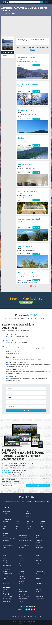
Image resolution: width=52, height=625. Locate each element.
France (16, 523)
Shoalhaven (38, 545)
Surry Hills (21, 583)
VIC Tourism (22, 599)
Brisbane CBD (5, 576)
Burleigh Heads (22, 581)
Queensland (5, 537)
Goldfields (5, 549)
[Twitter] (29, 609)
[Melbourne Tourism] (10, 2)
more (34, 286)
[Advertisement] (26, 26)
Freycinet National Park (41, 583)
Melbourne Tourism (40, 591)
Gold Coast (21, 557)
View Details (36, 65)
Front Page (28, 513)
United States (30, 521)
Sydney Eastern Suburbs (8, 573)
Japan (4, 528)
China (35, 616)
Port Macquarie (22, 563)
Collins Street (22, 578)
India (41, 524)
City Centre (38, 580)
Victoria (37, 535)
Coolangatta (21, 580)
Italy (4, 523)
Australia (17, 521)
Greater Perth (22, 543)
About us (28, 511)
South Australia (6, 540)
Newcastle (5, 560)
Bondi (37, 576)
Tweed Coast (22, 547)
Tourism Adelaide (39, 596)
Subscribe (28, 514)
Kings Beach (38, 578)
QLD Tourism (38, 599)
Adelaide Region (39, 547)
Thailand (29, 528)
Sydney (20, 555)
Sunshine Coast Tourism (24, 596)
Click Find (5, 589)
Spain (28, 523)
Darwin (37, 558)
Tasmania (38, 542)
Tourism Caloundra (40, 593)
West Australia (22, 538)
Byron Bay (5, 562)
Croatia (4, 524)
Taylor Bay (5, 57)
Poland (16, 526)
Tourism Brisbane (23, 594)
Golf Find (21, 601)
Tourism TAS (22, 589)
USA (22, 616)
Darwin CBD (38, 575)
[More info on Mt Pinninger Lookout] (27, 282)
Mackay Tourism (22, 593)
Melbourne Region (23, 537)
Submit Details (26, 410)
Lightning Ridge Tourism (8, 593)
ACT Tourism (38, 589)
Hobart (37, 563)
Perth (4, 557)
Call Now (29, 65)
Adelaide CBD (5, 575)
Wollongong (38, 560)
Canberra (21, 558)
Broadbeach (21, 575)
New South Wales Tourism (8, 599)
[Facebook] (32, 609)
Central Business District (41, 573)
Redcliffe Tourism (6, 591)
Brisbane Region (6, 543)
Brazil (28, 524)
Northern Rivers (39, 538)
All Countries (6, 521)
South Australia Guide (24, 598)
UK (18, 616)
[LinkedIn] (26, 609)
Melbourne (38, 555)
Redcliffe (21, 562)
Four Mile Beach (6, 583)
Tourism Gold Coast (7, 598)
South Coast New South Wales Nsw (25, 541)
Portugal (29, 526)
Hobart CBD (21, 576)
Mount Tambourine (7, 565)
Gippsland (5, 547)
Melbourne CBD (22, 571)
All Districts (5, 571)
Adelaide (4, 558)
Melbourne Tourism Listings (26, 623)
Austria (41, 526)
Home (3, 13)
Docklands (5, 581)
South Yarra (38, 581)
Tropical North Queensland (8, 545)
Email (21, 65)
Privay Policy (29, 516)
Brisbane (37, 557)
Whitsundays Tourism (7, 596)
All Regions (5, 535)
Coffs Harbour (22, 565)
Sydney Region (39, 537)
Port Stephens (39, 543)
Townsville (38, 562)
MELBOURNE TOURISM (26, 497)
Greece (4, 526)
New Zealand (42, 521)
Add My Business (26, 302)
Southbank (21, 573)
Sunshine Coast (39, 540)
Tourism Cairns (39, 594)
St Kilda (4, 578)
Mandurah (5, 563)
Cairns (20, 560)
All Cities (4, 555)
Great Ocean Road (23, 549)
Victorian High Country (24, 545)
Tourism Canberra (6, 601)
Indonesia (17, 528)
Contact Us (28, 509)
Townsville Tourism (23, 591)
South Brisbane (6, 580)
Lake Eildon (5, 55)
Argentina (42, 528)
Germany (41, 523)
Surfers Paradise (39, 571)
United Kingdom (18, 524)
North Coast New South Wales (9, 538)
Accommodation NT (40, 598)
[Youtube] (34, 609)
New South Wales (23, 535)
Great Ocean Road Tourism (8, 594)
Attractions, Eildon (10, 13)
